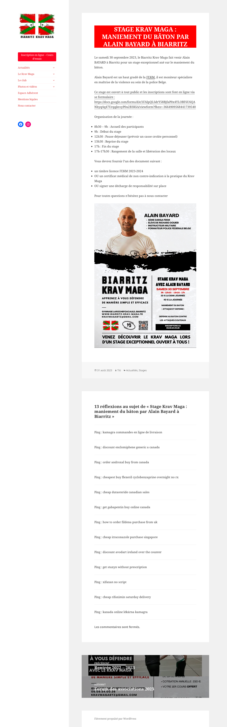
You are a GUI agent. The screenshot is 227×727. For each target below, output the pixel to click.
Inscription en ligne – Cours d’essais (37, 56)
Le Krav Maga (26, 74)
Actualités (24, 67)
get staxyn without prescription (125, 567)
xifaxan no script (114, 582)
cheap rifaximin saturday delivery (127, 597)
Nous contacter (27, 105)
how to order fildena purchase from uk (130, 522)
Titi (119, 370)
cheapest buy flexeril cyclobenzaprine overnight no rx (141, 477)
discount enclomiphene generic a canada (131, 447)
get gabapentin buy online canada (126, 507)
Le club (22, 80)
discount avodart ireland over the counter (132, 552)
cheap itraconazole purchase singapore (130, 537)
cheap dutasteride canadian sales (126, 492)
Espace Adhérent (28, 93)
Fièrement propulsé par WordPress (115, 718)
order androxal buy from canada (126, 462)
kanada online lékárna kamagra (125, 612)
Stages (143, 370)
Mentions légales (28, 99)
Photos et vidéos (27, 86)
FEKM (150, 77)
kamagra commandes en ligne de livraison (132, 432)
